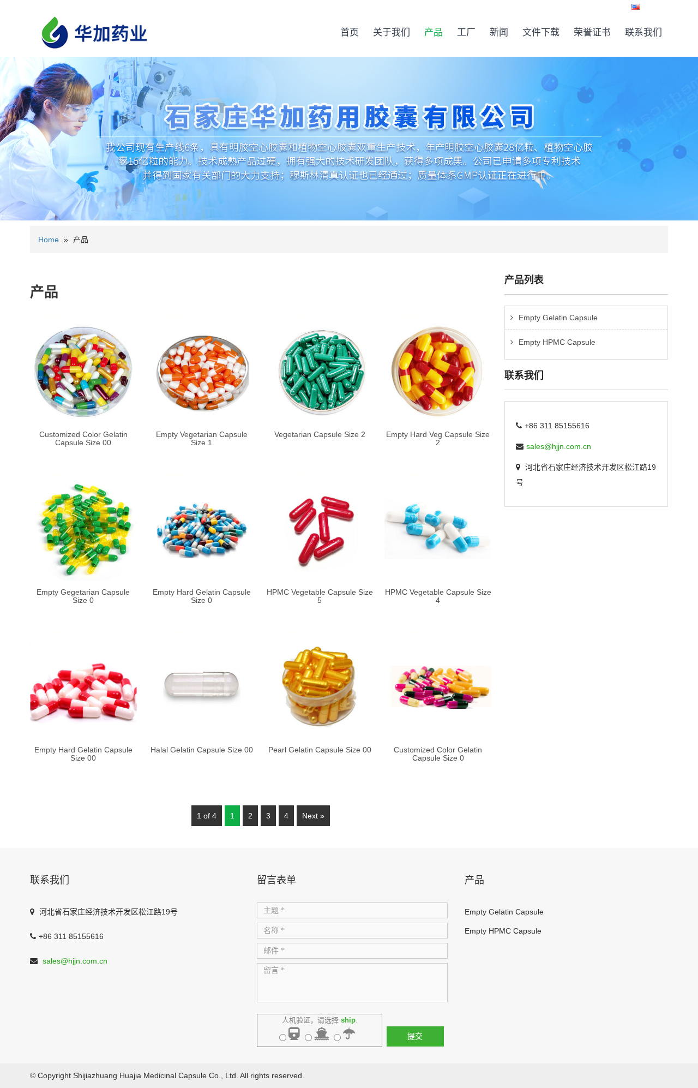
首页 (349, 32)
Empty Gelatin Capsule (558, 317)
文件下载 (540, 32)
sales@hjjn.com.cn (558, 446)
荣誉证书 (592, 32)
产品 (433, 32)
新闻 (499, 32)
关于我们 (391, 32)
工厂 (466, 32)
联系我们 (643, 32)
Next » (313, 815)
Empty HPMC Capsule (557, 342)
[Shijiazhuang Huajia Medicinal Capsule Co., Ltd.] (94, 24)
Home (48, 239)
